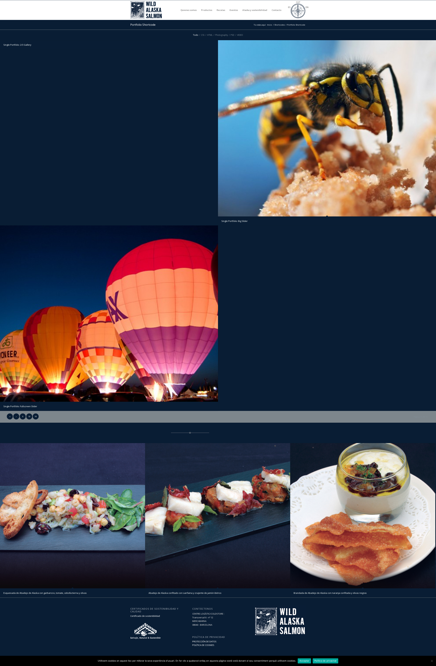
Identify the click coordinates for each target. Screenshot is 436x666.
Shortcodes (279, 24)
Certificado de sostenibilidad (145, 615)
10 (29, 416)
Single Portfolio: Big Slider (234, 221)
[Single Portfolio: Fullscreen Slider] (109, 313)
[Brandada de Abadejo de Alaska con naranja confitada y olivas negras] (362, 515)
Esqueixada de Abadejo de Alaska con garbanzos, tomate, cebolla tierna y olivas (45, 592)
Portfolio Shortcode (142, 25)
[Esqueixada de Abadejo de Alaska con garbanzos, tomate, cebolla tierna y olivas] (72, 515)
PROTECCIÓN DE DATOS (204, 641)
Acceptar (304, 660)
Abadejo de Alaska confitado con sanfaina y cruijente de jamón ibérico (185, 592)
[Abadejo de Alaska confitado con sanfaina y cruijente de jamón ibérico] (217, 515)
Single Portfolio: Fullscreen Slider (20, 406)
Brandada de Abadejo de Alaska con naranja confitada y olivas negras (330, 592)
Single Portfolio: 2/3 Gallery (17, 44)
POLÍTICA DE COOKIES (203, 645)
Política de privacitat (325, 660)
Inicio (269, 24)
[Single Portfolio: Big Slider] (327, 128)
